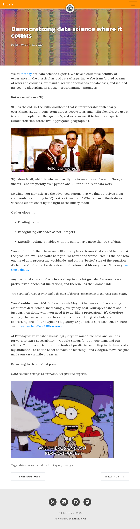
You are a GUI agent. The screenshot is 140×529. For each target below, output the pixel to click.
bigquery (57, 465)
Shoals (8, 4)
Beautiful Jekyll (77, 518)
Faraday (26, 74)
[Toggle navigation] (133, 4)
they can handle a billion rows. (40, 326)
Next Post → (114, 476)
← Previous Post (28, 476)
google (69, 465)
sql (47, 465)
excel (40, 465)
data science (26, 465)
